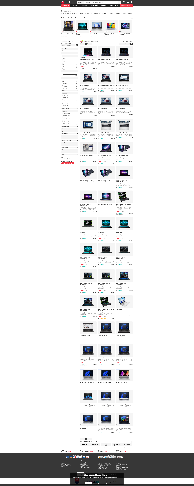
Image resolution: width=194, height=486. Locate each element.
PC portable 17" (105, 13)
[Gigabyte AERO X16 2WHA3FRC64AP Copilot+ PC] (106, 301)
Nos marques (118, 463)
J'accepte (88, 483)
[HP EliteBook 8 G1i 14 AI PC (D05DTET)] (106, 419)
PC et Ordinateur (66, 8)
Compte (128, 3)
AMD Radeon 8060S (70, 123)
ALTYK (70, 59)
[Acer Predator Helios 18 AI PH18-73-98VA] (88, 52)
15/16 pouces (70, 85)
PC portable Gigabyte (127, 447)
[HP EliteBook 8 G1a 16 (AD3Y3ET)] (106, 396)
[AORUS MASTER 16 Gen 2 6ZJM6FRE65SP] (88, 196)
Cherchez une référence (66, 43)
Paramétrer (97, 483)
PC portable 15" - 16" (96, 13)
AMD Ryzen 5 (70, 97)
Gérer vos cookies (119, 468)
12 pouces (70, 80)
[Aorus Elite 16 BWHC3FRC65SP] (106, 148)
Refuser (106, 483)
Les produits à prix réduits (68, 163)
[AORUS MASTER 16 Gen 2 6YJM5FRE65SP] (124, 172)
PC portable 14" (88, 13)
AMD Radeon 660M (70, 115)
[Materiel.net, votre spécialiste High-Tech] (67, 2)
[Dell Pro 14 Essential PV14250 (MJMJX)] (88, 78)
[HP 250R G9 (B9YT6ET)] (88, 350)
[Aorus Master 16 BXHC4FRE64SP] (124, 148)
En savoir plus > (75, 480)
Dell (70, 63)
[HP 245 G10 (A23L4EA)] (88, 327)
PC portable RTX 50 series (120, 13)
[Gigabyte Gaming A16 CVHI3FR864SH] (124, 223)
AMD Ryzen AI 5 (70, 105)
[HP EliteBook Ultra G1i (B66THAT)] (124, 419)
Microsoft (70, 69)
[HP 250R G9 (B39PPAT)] (106, 327)
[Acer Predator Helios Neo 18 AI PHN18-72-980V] (124, 52)
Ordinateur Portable (75, 8)
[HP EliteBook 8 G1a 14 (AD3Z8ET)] (88, 396)
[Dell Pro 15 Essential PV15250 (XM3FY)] (124, 101)
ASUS (70, 61)
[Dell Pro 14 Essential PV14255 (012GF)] (106, 78)
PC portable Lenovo (95, 447)
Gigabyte (70, 64)
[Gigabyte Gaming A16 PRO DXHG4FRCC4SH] (88, 275)
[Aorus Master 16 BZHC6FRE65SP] (106, 172)
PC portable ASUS (84, 447)
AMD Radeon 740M (70, 118)
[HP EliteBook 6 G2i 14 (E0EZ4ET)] (106, 375)
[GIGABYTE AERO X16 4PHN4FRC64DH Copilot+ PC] (88, 223)
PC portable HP (106, 447)
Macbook (81, 13)
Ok (76, 45)
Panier (132, 3)
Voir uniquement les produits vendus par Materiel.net (70, 158)
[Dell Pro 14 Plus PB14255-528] (124, 78)
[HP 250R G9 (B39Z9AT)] (124, 327)
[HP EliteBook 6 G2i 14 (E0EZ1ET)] (88, 375)
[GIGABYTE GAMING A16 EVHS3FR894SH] (106, 249)
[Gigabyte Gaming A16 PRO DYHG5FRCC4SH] (106, 275)
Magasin (124, 3)
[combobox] (80, 2)
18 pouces (70, 88)
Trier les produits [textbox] (123, 43)
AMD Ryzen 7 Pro (70, 102)
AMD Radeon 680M (70, 116)
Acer (70, 58)
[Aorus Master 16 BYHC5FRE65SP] (88, 172)
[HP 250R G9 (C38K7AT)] (106, 350)
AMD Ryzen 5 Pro (70, 98)
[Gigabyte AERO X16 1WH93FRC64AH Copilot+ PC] (124, 196)
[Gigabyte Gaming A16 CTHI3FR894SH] (106, 223)
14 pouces (70, 83)
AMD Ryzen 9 (70, 103)
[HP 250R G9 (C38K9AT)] (124, 350)
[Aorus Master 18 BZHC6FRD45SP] (106, 196)
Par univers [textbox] (80, 2)
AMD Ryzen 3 (70, 95)
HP (70, 66)
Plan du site (118, 462)
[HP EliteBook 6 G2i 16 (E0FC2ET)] (124, 375)
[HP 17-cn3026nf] (124, 301)
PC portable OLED (74, 13)
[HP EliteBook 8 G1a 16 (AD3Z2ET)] (124, 396)
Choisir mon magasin (128, 41)
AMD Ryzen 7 (70, 100)
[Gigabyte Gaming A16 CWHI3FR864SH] (88, 249)
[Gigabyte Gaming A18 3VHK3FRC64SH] (124, 275)
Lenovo (70, 67)
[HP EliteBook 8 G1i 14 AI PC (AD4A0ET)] (88, 419)
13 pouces (70, 81)
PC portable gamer (65, 13)
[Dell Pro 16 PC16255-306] (106, 125)
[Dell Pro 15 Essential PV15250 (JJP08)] (106, 101)
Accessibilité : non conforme (121, 469)
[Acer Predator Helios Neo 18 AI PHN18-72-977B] (106, 52)
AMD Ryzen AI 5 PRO (70, 107)
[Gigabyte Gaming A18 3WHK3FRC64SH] (88, 301)
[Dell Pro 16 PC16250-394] (88, 125)
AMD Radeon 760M (70, 120)
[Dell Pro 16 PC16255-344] (124, 125)
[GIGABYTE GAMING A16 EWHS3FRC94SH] (124, 249)
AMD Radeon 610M (70, 113)
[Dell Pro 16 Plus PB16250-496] (88, 148)
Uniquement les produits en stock (69, 50)
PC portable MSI (117, 447)
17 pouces (70, 86)
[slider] (63, 74)
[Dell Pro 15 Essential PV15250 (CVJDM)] (88, 101)
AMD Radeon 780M (70, 121)
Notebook (111, 13)
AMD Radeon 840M (70, 124)
